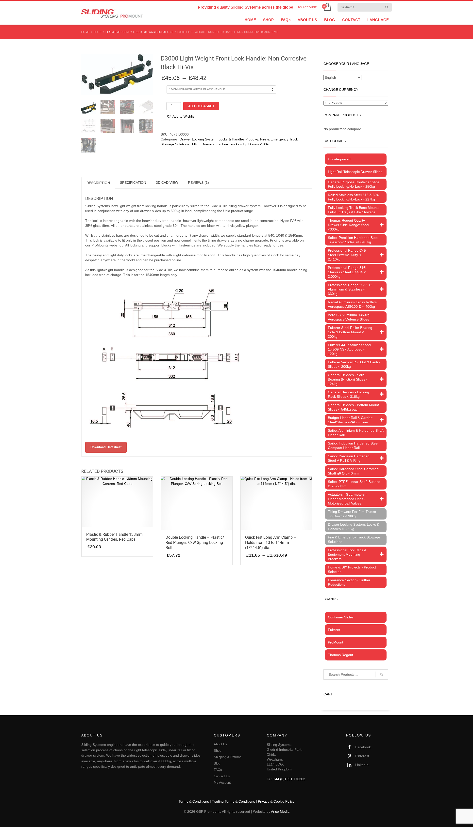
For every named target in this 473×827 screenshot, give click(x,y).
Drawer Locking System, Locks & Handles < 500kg (219, 139)
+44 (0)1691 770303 (289, 779)
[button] (180, 116)
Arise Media (280, 811)
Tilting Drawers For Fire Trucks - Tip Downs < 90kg (230, 144)
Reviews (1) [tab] (198, 182)
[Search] (381, 674)
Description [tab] (98, 183)
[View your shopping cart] (327, 7)
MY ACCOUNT (307, 7)
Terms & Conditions (194, 801)
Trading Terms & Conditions (233, 801)
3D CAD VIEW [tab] (167, 182)
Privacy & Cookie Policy (276, 801)
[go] (386, 7)
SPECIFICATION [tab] (133, 182)
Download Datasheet (105, 447)
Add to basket (201, 106)
